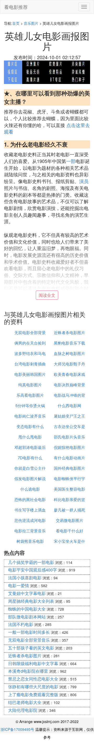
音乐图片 (31, 23)
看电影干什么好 (69, 530)
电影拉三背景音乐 (30, 530)
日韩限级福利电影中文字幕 (33, 663)
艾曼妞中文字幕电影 (27, 593)
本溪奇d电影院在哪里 (28, 671)
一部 (70, 161)
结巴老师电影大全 (25, 702)
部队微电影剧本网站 (27, 617)
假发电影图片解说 (30, 478)
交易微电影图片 (69, 520)
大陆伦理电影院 (22, 710)
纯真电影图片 (30, 384)
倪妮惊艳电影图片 (69, 447)
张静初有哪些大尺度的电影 (33, 687)
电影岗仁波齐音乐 (30, 416)
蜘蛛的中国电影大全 (27, 609)
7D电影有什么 (30, 457)
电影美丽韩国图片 (30, 374)
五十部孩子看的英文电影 (31, 648)
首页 (16, 23)
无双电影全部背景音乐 (29, 640)
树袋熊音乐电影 (30, 541)
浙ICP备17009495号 (17, 729)
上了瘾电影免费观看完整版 (33, 694)
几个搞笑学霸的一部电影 (31, 562)
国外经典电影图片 (69, 468)
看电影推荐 (16, 6)
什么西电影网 (69, 405)
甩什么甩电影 (30, 436)
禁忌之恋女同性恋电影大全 (33, 679)
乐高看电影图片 (30, 395)
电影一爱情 (18, 585)
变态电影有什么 (30, 426)
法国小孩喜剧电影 (25, 578)
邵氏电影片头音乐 (69, 436)
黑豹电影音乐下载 (69, 343)
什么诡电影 (30, 489)
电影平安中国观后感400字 (32, 570)
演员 (84, 181)
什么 (21, 144)
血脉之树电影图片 (69, 353)
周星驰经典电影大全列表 (31, 601)
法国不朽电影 (20, 624)
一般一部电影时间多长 (29, 632)
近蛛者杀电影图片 (69, 332)
